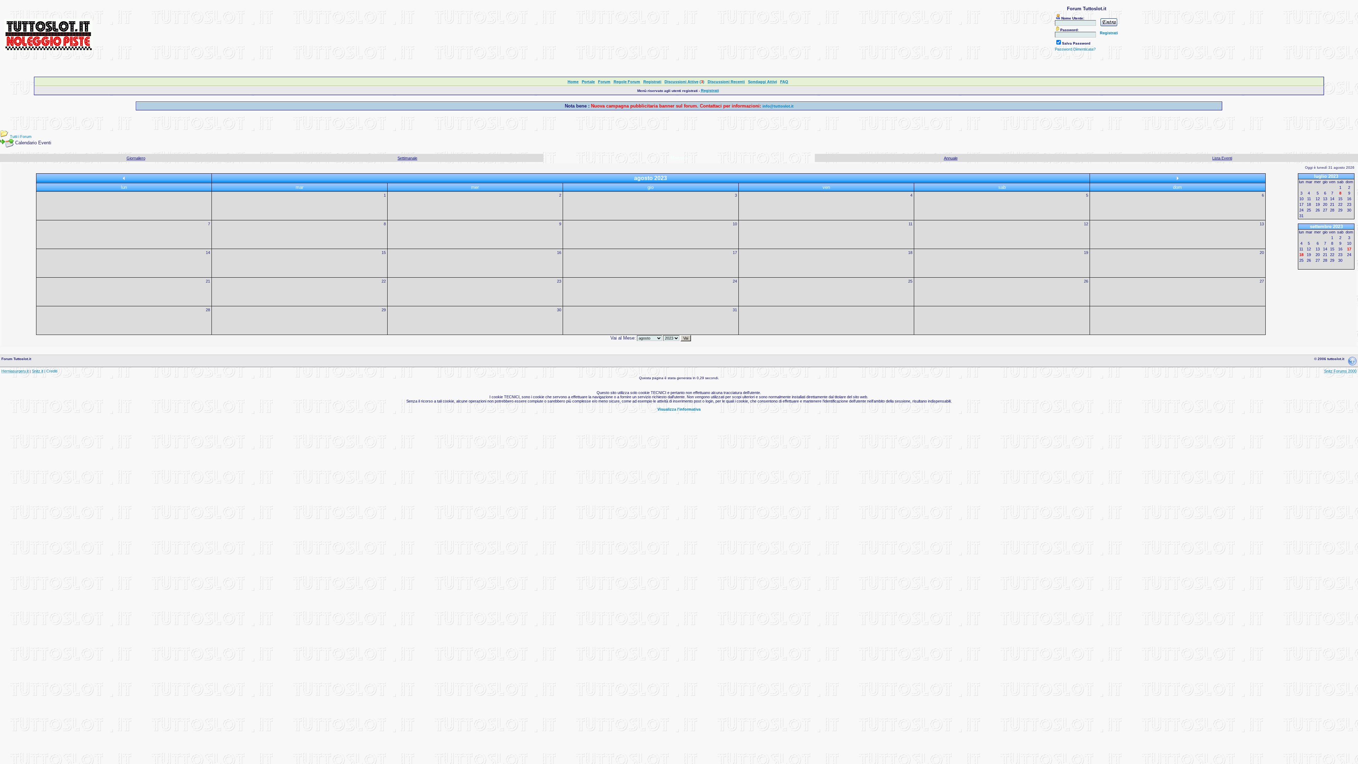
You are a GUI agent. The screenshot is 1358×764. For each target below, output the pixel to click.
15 (384, 252)
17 (735, 252)
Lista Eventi (1222, 158)
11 (910, 224)
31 (735, 310)
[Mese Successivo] (1178, 178)
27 (1262, 281)
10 (735, 224)
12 (1086, 224)
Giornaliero (136, 158)
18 (910, 252)
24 (735, 281)
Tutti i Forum (20, 136)
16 (559, 252)
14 (208, 252)
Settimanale (407, 158)
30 (559, 310)
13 (1262, 224)
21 (208, 281)
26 (1086, 281)
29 (384, 310)
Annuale (951, 158)
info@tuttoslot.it (778, 106)
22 (384, 281)
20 (1262, 252)
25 (910, 281)
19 (1086, 252)
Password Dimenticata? (1075, 49)
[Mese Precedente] (124, 178)
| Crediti (50, 371)
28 (208, 310)
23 (559, 281)
